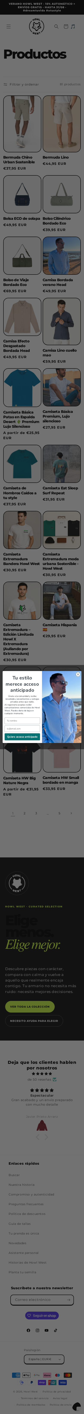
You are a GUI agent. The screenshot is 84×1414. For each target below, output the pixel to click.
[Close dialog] (78, 674)
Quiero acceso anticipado (22, 736)
